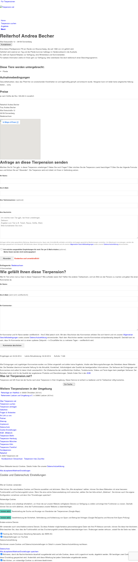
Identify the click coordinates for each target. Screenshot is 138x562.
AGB (89, 373)
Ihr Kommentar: (6, 305)
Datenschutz (5, 427)
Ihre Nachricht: (5, 212)
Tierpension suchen (7, 404)
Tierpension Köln (6, 444)
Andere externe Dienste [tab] (9, 522)
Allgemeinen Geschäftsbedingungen (82, 244)
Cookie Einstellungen (8, 429)
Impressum (4, 424)
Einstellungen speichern (29, 551)
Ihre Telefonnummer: (11, 200)
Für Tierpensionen (8, 1)
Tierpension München (8, 441)
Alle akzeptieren (6, 470)
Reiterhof (3, 453)
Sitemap (3, 421)
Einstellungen (25, 470)
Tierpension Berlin (7, 435)
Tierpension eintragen (8, 406)
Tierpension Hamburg (8, 438)
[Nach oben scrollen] (0, 461)
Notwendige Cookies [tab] (8, 499)
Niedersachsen (17, 265)
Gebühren (4, 409)
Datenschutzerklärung (111, 244)
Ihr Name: (4, 176)
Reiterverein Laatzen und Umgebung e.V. (17, 395)
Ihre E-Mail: (4, 188)
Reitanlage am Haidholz (10, 392)
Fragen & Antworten (7, 412)
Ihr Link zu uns (6, 415)
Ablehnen (16, 470)
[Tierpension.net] (20, 7)
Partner (3, 418)
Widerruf (8, 432)
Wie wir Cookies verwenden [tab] (10, 484)
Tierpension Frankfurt (8, 447)
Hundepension (5, 450)
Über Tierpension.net (8, 401)
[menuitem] (69, 1)
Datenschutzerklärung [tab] (8, 540)
